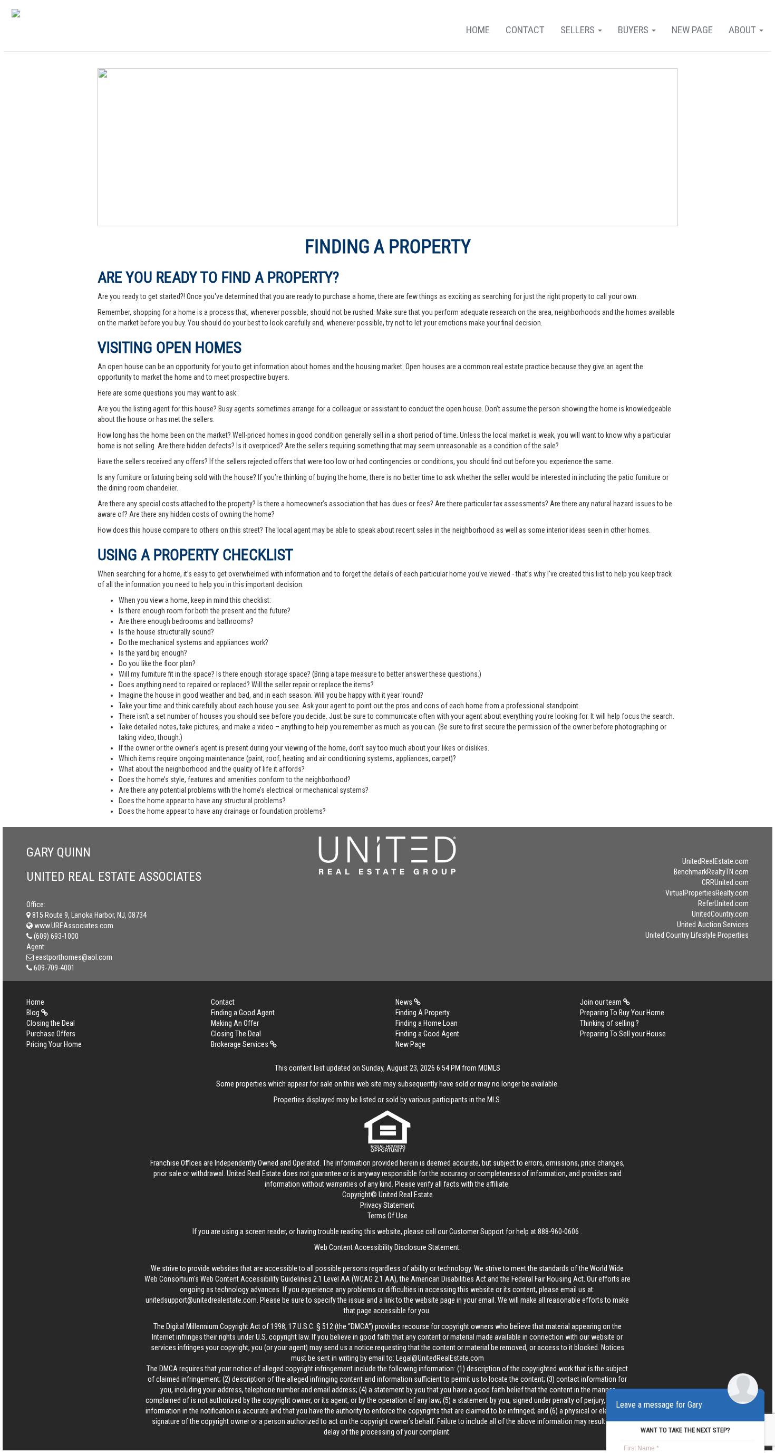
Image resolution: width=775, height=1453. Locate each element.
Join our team (601, 1002)
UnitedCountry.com (720, 914)
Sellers (578, 30)
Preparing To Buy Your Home (622, 1012)
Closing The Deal (236, 1033)
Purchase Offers (50, 1033)
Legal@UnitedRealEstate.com (440, 1358)
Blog (33, 1012)
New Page (692, 30)
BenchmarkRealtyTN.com (711, 872)
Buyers (634, 30)
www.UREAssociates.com (73, 925)
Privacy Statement (387, 1205)
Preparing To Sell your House (623, 1033)
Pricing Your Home (54, 1044)
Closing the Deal (50, 1023)
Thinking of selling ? (609, 1023)
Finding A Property (422, 1012)
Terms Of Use (387, 1215)
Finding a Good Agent (243, 1012)
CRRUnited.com (725, 882)
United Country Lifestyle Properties (697, 935)
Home (478, 30)
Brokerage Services (240, 1044)
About (743, 30)
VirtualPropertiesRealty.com (707, 893)
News (404, 1002)
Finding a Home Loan (426, 1023)
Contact (525, 30)
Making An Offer (235, 1023)
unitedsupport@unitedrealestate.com (201, 1300)
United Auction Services (713, 924)
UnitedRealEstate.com (715, 861)
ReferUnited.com (723, 903)
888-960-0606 (558, 1231)
